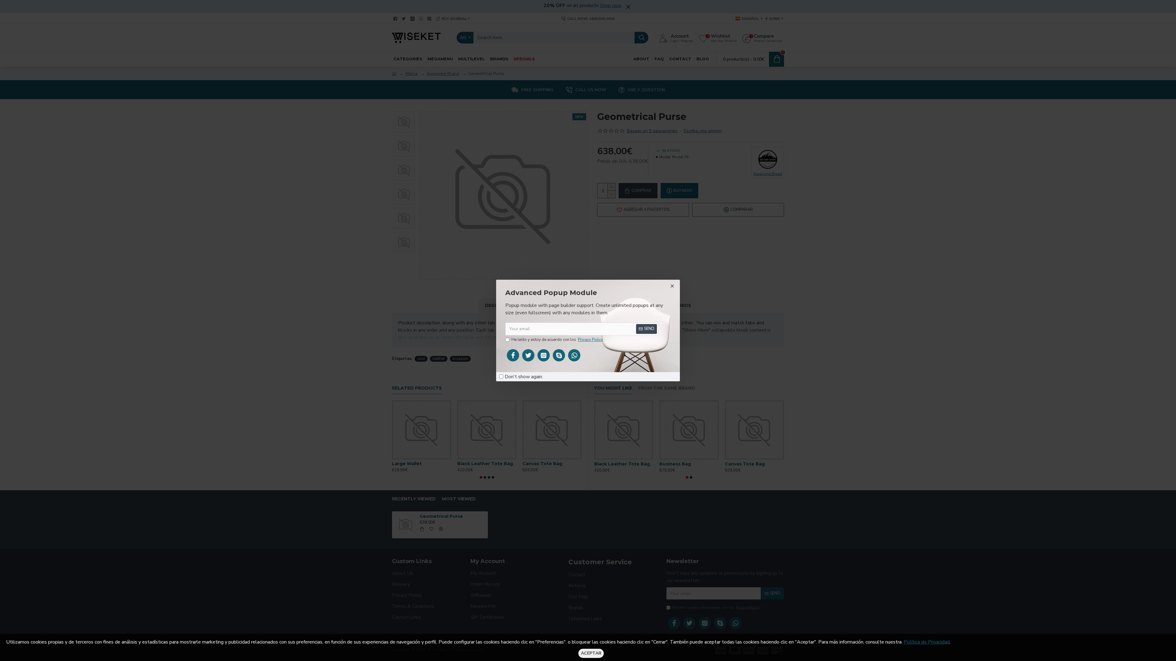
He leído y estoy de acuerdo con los (557, 339)
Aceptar (591, 653)
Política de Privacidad (927, 642)
